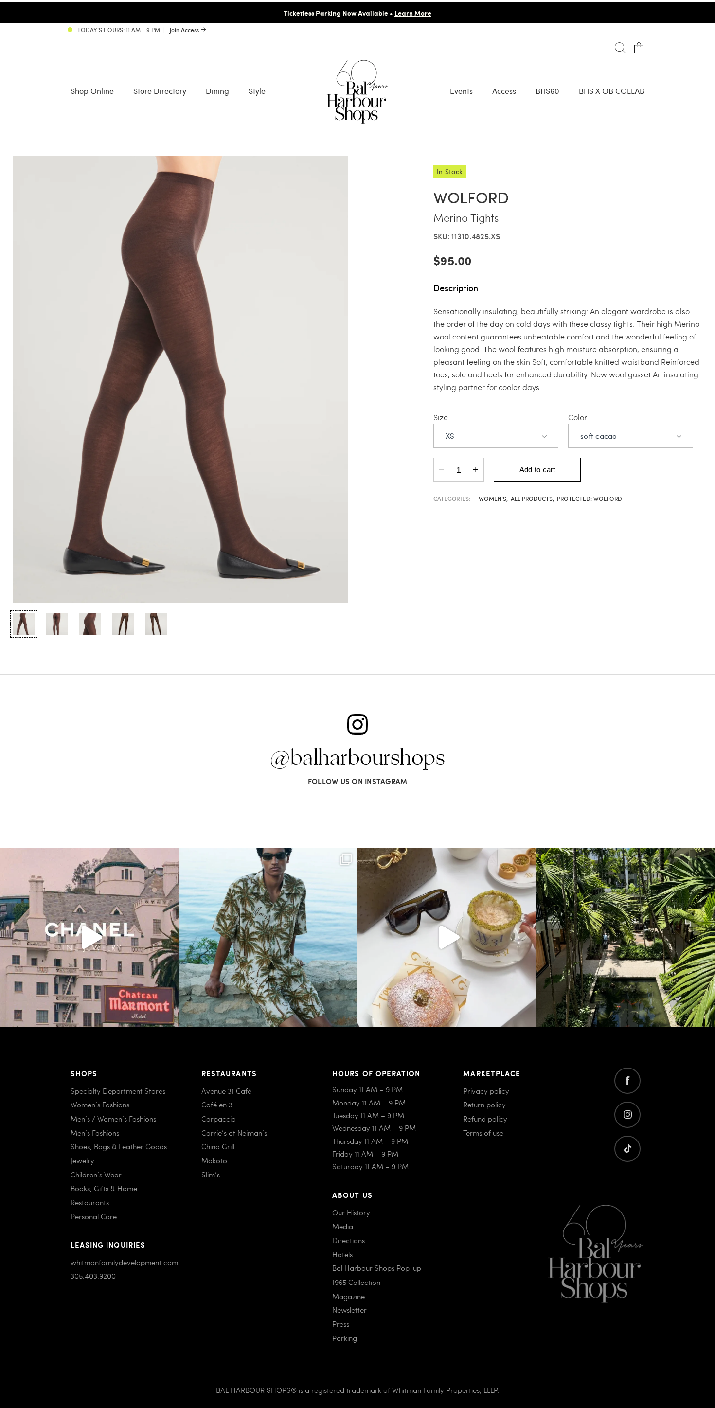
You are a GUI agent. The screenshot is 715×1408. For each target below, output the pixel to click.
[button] (23, 624)
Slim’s (210, 1174)
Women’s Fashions (100, 1104)
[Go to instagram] (627, 1115)
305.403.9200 (93, 1276)
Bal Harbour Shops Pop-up (376, 1268)
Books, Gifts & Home (104, 1188)
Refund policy (485, 1118)
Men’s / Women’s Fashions (113, 1118)
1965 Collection (356, 1282)
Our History (351, 1212)
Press (340, 1324)
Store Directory (159, 91)
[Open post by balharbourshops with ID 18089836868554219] (447, 937)
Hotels (342, 1254)
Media (342, 1226)
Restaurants (90, 1202)
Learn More (232, 13)
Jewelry (82, 1160)
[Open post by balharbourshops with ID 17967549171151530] (268, 937)
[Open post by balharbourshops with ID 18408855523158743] (89, 937)
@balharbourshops (357, 758)
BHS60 (547, 91)
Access (504, 91)
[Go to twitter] (627, 1149)
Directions (348, 1240)
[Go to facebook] (627, 1081)
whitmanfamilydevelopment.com (124, 1262)
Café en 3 (216, 1104)
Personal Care (94, 1216)
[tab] (455, 289)
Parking (344, 1338)
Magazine (348, 1296)
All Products (532, 498)
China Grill (217, 1146)
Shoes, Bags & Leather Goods (119, 1146)
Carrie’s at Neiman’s (234, 1133)
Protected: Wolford (589, 498)
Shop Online (92, 91)
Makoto (214, 1160)
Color (577, 417)
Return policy (484, 1104)
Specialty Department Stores (118, 1091)
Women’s (493, 498)
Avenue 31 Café (226, 1091)
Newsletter (349, 1310)
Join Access (184, 29)
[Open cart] (638, 48)
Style (257, 91)
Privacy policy (486, 1091)
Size (440, 417)
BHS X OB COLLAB (611, 91)
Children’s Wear (96, 1174)
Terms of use (483, 1133)
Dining (217, 91)
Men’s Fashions (95, 1133)
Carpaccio (218, 1118)
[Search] (620, 48)
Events (461, 91)
